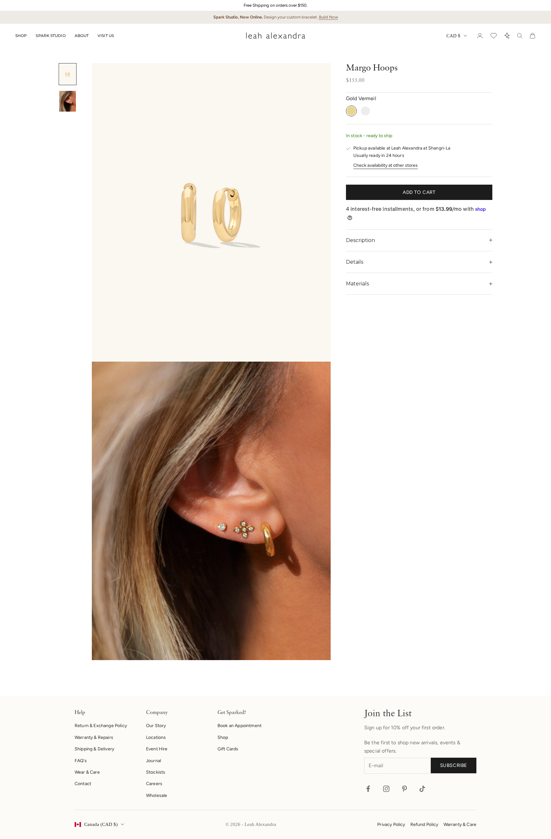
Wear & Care (87, 772)
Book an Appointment (239, 725)
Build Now (328, 17)
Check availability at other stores (385, 165)
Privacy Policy (391, 824)
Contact (83, 783)
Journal (153, 760)
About (82, 35)
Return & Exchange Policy (101, 725)
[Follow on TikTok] (422, 789)
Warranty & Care (460, 824)
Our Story (156, 725)
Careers (154, 783)
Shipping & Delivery (94, 749)
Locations (156, 737)
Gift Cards (228, 749)
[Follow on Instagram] (386, 789)
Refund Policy (424, 824)
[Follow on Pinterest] (404, 789)
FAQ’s (81, 760)
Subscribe (453, 765)
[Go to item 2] (68, 101)
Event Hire (157, 749)
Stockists (155, 772)
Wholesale (156, 795)
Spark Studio (50, 35)
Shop (21, 35)
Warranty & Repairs (94, 737)
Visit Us (106, 35)
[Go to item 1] (68, 74)
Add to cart (419, 192)
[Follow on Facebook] (368, 789)
